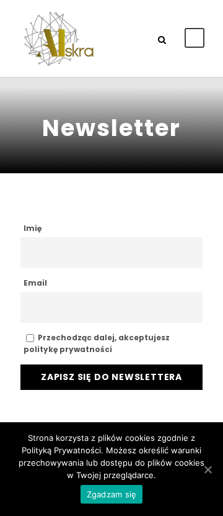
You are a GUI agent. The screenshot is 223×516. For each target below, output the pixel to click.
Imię (33, 228)
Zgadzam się (112, 494)
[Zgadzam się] (207, 469)
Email (35, 283)
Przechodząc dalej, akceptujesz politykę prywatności (97, 343)
